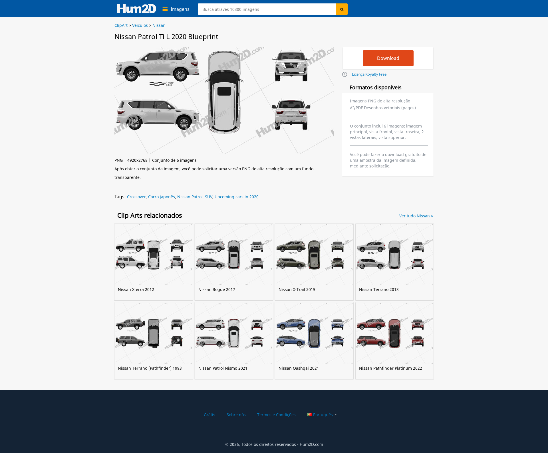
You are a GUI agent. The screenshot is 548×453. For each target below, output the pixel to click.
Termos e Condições (276, 414)
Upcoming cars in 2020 (237, 196)
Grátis (209, 414)
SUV (208, 196)
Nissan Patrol (190, 196)
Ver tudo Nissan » (416, 216)
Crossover (136, 196)
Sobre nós (236, 414)
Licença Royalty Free (369, 74)
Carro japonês (161, 196)
